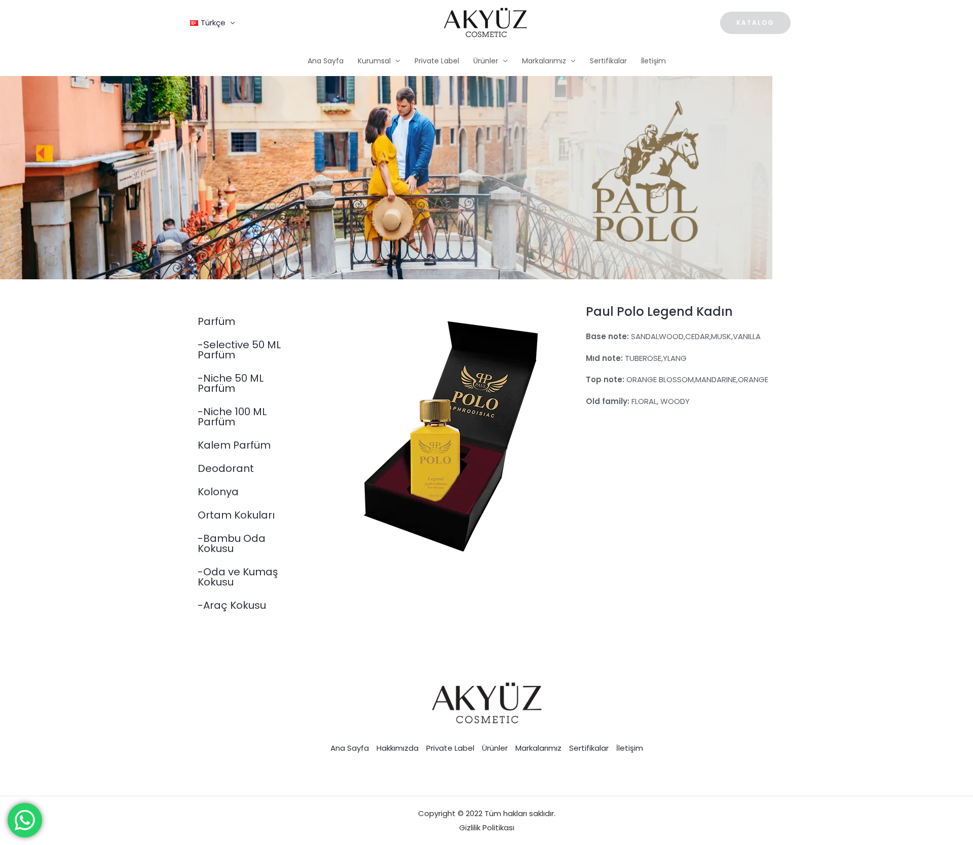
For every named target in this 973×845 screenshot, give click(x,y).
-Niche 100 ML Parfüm (232, 417)
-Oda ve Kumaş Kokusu (238, 577)
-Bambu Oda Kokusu (232, 543)
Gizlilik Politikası (486, 827)
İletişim (653, 61)
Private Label (437, 61)
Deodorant (226, 468)
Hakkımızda (398, 748)
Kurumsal (374, 61)
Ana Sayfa (326, 61)
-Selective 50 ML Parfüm (239, 350)
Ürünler (485, 61)
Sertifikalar (608, 61)
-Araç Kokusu (232, 605)
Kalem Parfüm (234, 445)
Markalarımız (544, 61)
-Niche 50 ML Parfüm (231, 383)
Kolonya (218, 492)
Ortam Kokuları (236, 515)
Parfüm (216, 321)
